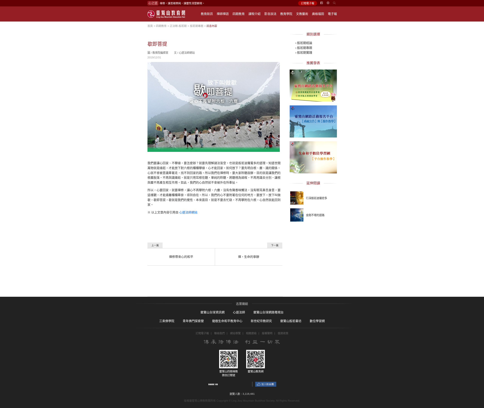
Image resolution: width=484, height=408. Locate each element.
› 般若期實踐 (303, 52)
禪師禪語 (223, 13)
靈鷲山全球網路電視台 (268, 312)
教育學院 (286, 13)
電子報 (332, 13)
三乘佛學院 (166, 321)
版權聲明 (267, 333)
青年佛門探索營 (193, 321)
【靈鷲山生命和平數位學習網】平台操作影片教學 (313, 156)
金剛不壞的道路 (315, 215)
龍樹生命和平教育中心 (227, 321)
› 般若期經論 (303, 43)
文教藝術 (302, 13)
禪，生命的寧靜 (248, 256)
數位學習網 (317, 321)
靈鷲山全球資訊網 (212, 312)
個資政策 (283, 333)
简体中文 (330, 4)
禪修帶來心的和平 (181, 256)
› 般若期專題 (303, 47)
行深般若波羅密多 (316, 198)
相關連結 (251, 333)
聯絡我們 (219, 333)
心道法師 (239, 312)
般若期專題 (196, 25)
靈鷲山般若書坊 (290, 321)
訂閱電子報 (307, 3)
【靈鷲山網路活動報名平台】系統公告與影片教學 (313, 121)
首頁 (150, 25)
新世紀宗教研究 (261, 321)
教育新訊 (207, 13)
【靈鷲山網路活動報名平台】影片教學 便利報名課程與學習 (313, 85)
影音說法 (270, 13)
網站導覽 (235, 333)
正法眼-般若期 (178, 25)
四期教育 (239, 13)
